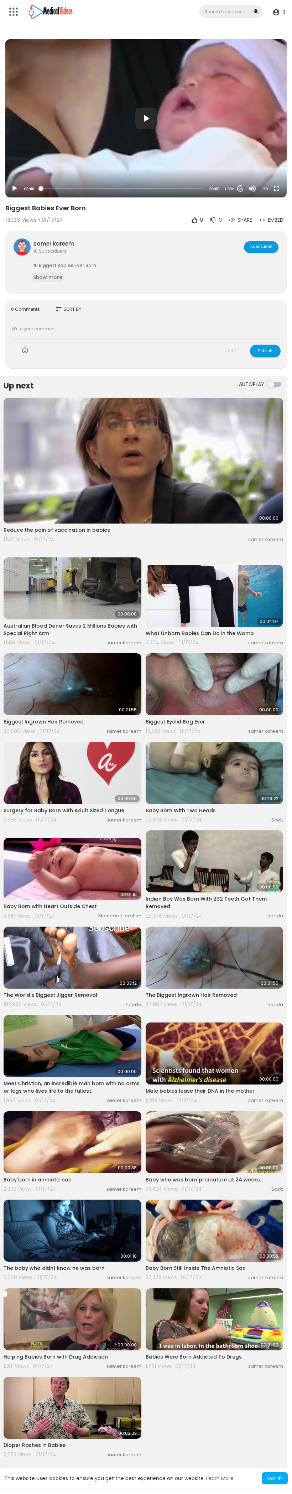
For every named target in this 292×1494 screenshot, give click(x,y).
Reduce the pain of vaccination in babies (57, 530)
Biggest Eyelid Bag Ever (175, 721)
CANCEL (232, 351)
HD (265, 189)
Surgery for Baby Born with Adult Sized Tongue (64, 810)
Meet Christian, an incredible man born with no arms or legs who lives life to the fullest (72, 1087)
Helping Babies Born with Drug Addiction (56, 1356)
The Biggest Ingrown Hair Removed (191, 995)
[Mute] (252, 188)
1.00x (229, 189)
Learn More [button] (220, 1478)
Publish (265, 351)
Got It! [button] (274, 1478)
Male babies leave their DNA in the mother (200, 1090)
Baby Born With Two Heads (181, 810)
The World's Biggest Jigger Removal (50, 995)
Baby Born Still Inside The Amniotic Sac (196, 1268)
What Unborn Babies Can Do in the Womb (200, 633)
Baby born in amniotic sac (38, 1179)
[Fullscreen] (276, 188)
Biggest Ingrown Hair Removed (44, 721)
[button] (278, 12)
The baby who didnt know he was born (54, 1268)
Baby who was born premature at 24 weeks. (203, 1179)
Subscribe (261, 246)
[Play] (14, 188)
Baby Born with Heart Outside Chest (50, 906)
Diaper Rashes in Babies (35, 1445)
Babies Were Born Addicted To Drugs (194, 1356)
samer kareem (53, 243)
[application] (146, 118)
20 (240, 188)
